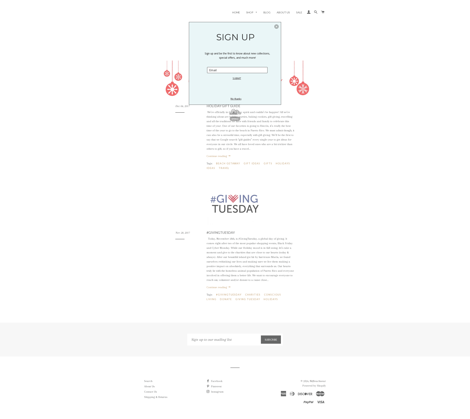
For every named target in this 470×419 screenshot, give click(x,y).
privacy (235, 118)
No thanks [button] (236, 98)
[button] (276, 26)
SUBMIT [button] (237, 78)
